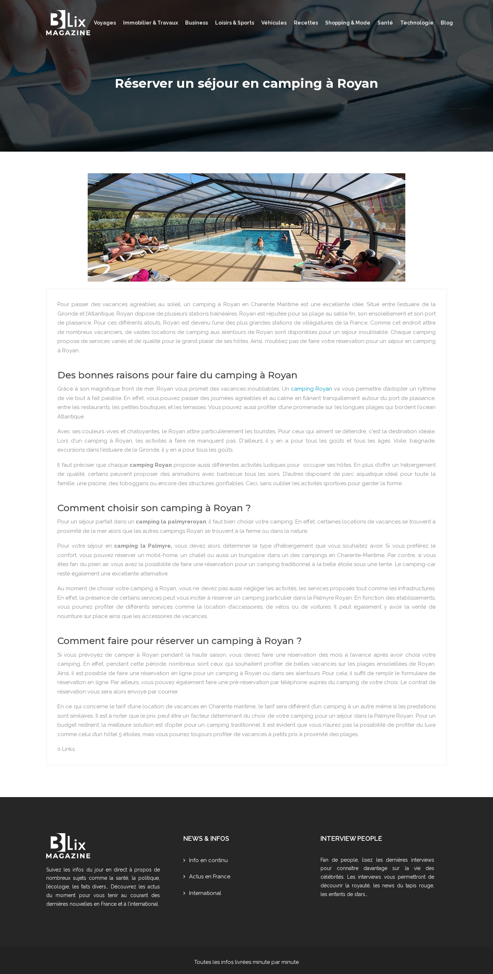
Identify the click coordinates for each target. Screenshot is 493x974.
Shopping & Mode (347, 23)
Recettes (306, 23)
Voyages (105, 23)
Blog (447, 23)
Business (196, 23)
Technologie (416, 23)
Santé (385, 23)
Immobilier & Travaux (150, 23)
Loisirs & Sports (234, 23)
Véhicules (274, 23)
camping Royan (311, 389)
